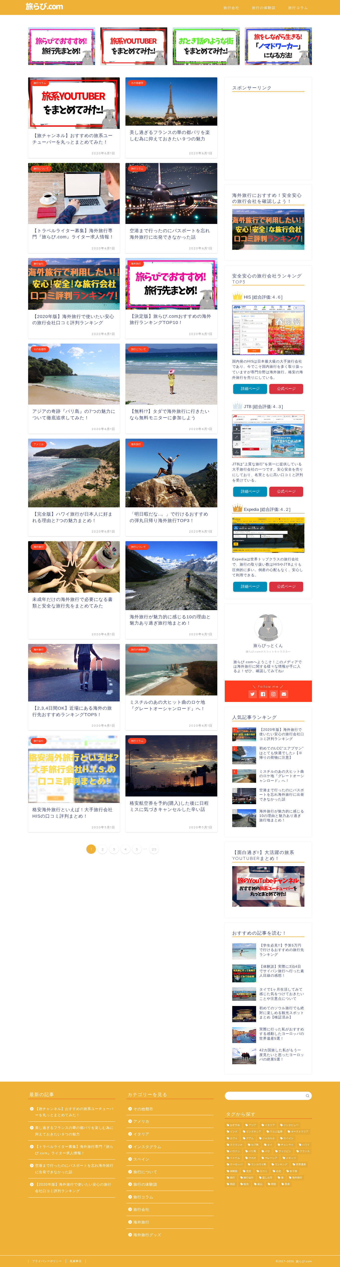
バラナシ (235, 1151)
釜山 (259, 1184)
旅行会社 (231, 7)
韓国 (273, 1184)
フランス (305, 1151)
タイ (269, 1144)
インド (233, 1131)
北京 (248, 1171)
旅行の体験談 (264, 7)
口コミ (263, 1171)
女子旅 (293, 1171)
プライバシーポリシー (47, 1261)
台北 (278, 1171)
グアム (250, 1138)
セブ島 (255, 1144)
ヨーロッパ (236, 1164)
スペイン (141, 1159)
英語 (232, 1184)
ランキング (281, 1164)
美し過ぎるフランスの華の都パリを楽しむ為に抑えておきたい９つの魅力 (74, 1131)
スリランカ (236, 1144)
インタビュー (290, 1125)
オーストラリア (299, 1131)
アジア (252, 1125)
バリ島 (252, 1151)
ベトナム (235, 1158)
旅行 (232, 1177)
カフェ (233, 1138)
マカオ (252, 1158)
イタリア (141, 1134)
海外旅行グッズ (147, 1235)
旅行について (145, 1172)
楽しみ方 (267, 1177)
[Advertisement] (268, 134)
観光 (246, 1184)
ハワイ (306, 1144)
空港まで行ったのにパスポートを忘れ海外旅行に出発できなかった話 (74, 1169)
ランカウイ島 (258, 1164)
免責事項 (76, 1261)
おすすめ (235, 1125)
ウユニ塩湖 (276, 1131)
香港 (287, 1184)
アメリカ (141, 1121)
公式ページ (286, 388)
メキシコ (291, 1158)
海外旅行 (141, 1222)
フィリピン (285, 1151)
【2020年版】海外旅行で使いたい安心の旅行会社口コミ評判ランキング (73, 1188)
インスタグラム (147, 1147)
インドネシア (253, 1131)
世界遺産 (301, 1164)
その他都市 (143, 1109)
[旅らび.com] (44, 9)
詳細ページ (250, 388)
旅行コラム (298, 7)
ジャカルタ (268, 1138)
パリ (267, 1151)
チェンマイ (287, 1144)
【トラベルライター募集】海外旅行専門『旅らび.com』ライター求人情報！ (74, 1150)
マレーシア (271, 1158)
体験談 (233, 1171)
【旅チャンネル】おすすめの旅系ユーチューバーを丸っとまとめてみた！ (74, 1112)
